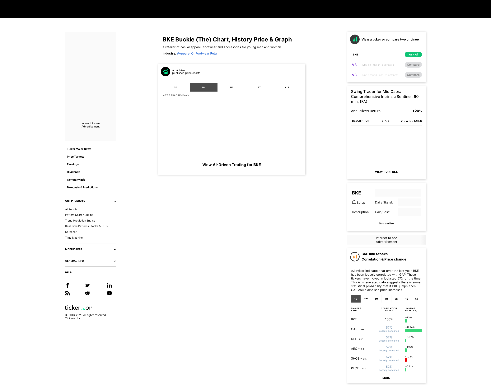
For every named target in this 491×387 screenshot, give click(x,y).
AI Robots (71, 209)
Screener (71, 231)
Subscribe (386, 223)
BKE (354, 319)
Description (360, 212)
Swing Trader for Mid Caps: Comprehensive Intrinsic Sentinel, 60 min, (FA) (385, 96)
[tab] (176, 87)
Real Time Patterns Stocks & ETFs (86, 226)
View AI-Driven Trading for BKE (231, 164)
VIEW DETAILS (411, 120)
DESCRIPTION (360, 120)
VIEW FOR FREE (386, 171)
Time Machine (74, 237)
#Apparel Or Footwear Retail (197, 53)
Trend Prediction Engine (80, 220)
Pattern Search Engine (79, 214)
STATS (386, 120)
